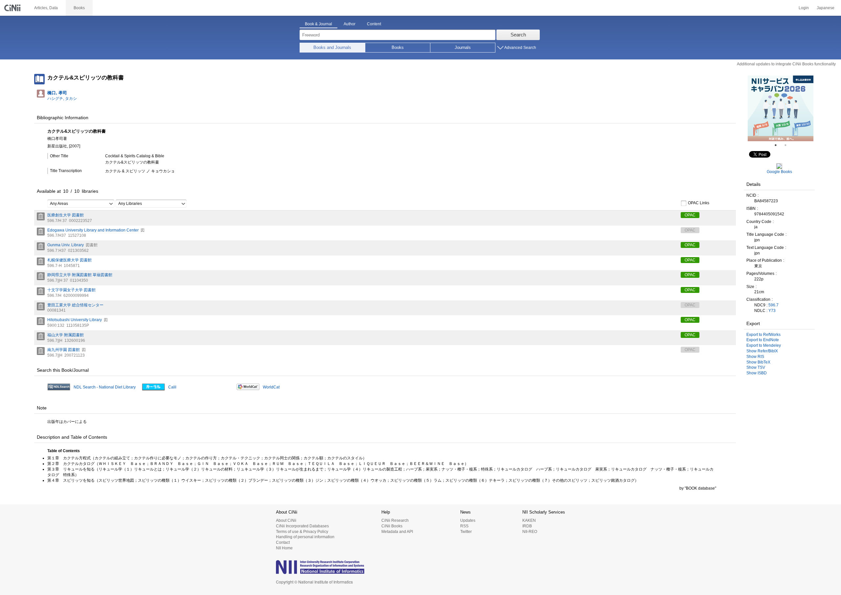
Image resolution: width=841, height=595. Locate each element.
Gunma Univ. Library (65, 245)
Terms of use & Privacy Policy (302, 531)
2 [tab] (788, 145)
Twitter (466, 531)
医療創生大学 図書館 (65, 215)
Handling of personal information (305, 537)
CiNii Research (395, 520)
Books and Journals (332, 47)
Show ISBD (756, 373)
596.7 (773, 305)
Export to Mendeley (763, 345)
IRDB (527, 526)
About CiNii (286, 520)
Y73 (772, 310)
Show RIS (755, 356)
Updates (467, 520)
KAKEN (529, 520)
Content (374, 24)
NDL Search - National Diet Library (105, 387)
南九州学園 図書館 (63, 349)
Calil (172, 387)
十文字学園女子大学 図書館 (71, 290)
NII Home (284, 548)
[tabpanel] (780, 108)
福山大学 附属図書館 (65, 335)
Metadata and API (397, 531)
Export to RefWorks (763, 334)
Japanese (825, 8)
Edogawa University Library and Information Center (93, 230)
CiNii (13, 8)
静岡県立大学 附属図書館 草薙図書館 (79, 275)
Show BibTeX (758, 362)
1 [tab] (778, 145)
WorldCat (271, 387)
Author (349, 24)
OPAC (690, 215)
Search (518, 34)
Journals (463, 47)
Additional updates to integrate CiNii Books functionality (786, 64)
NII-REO (529, 531)
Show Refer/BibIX (762, 351)
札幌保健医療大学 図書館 (69, 260)
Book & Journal (318, 24)
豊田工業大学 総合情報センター (75, 305)
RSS (464, 526)
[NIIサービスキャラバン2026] (780, 108)
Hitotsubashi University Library (74, 320)
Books (398, 47)
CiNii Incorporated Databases (302, 526)
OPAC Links (698, 203)
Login (804, 8)
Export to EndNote (762, 340)
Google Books (779, 171)
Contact (283, 542)
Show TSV (755, 367)
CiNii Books (391, 526)
